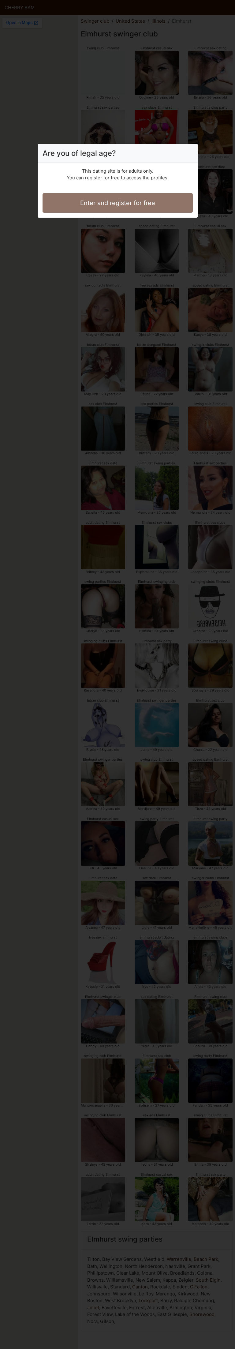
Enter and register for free (117, 203)
